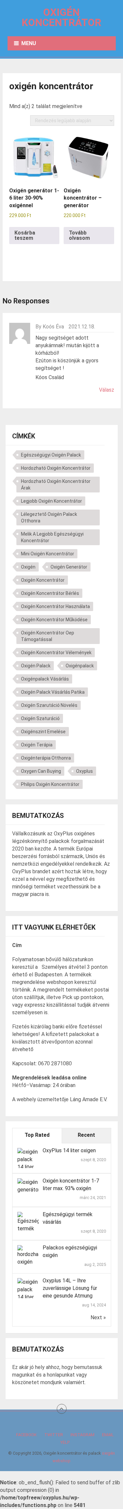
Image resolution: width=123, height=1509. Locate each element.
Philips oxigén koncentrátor (50, 784)
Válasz (106, 390)
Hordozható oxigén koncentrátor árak (56, 484)
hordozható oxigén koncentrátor (56, 468)
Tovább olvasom (79, 235)
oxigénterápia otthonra (46, 758)
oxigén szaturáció (40, 718)
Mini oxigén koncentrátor (47, 553)
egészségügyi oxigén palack (51, 455)
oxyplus (84, 771)
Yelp (65, 1442)
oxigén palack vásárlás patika (53, 692)
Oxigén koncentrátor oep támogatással (47, 636)
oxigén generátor (69, 567)
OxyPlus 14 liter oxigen (69, 1150)
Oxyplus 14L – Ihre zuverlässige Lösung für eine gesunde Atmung (70, 1288)
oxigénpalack (80, 665)
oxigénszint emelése (43, 731)
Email (108, 1434)
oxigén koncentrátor (43, 580)
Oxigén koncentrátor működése (54, 619)
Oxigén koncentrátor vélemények (56, 652)
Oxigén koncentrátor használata (55, 606)
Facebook (26, 1434)
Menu (28, 43)
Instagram (82, 1434)
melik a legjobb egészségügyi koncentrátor (52, 537)
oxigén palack (36, 665)
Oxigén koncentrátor (61, 17)
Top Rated (37, 1135)
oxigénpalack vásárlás (45, 679)
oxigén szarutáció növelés (49, 705)
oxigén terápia (36, 744)
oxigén (28, 567)
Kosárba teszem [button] (24, 235)
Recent (86, 1135)
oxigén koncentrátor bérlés (50, 593)
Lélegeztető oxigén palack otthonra (49, 517)
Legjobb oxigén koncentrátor (51, 501)
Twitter (53, 1434)
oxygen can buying (41, 771)
